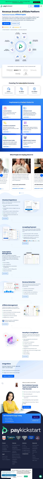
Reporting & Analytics (16, 457)
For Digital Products (26, 450)
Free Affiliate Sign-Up (6, 451)
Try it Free (37, 6)
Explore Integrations (8, 376)
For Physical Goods (26, 448)
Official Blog (34, 447)
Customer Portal (35, 458)
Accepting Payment (16, 445)
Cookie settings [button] (19, 476)
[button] (40, 476)
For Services (24, 447)
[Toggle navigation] (41, 6)
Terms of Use (4, 456)
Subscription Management (15, 447)
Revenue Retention (16, 454)
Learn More (6, 117)
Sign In (31, 6)
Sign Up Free (6, 23)
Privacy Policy (4, 458)
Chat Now (27, 407)
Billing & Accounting (16, 456)
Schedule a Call (15, 23)
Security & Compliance (14, 461)
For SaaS (24, 445)
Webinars (34, 450)
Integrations (14, 459)
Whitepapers (34, 448)
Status (33, 455)
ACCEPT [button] (25, 476)
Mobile (13, 463)
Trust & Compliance (6, 459)
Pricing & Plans (5, 445)
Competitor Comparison (4, 449)
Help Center (34, 460)
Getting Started (35, 445)
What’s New (34, 452)
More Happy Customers (18, 188)
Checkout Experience (16, 449)
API (33, 453)
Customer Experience (14, 452)
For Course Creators (26, 452)
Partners (34, 457)
